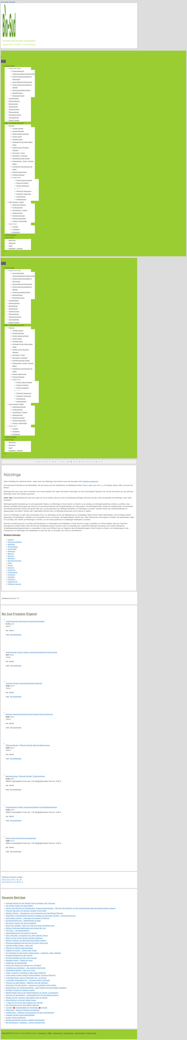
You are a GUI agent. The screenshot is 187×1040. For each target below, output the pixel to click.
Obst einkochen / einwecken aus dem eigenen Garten (27, 936)
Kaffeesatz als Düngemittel (16, 963)
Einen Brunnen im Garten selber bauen (21, 1000)
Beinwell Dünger (17, 93)
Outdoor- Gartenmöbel (19, 221)
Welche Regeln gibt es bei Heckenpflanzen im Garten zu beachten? (32, 993)
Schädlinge (16, 229)
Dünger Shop (9, 66)
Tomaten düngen (17, 128)
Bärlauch (11, 554)
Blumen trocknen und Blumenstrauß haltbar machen (26, 941)
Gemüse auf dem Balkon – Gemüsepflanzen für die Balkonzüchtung (32, 995)
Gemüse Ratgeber (18, 131)
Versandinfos (68, 1033)
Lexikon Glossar (10, 235)
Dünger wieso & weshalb (24, 180)
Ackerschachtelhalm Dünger (21, 90)
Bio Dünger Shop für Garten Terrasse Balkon (19, 41)
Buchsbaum (16, 232)
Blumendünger (13, 104)
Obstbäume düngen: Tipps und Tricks (20, 970)
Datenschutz (57, 1033)
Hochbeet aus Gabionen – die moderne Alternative (25, 968)
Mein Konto (12, 240)
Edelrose (11, 568)
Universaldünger (14, 117)
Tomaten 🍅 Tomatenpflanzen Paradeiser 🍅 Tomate (26, 1008)
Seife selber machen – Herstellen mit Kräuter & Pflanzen (28, 918)
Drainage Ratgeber (18, 175)
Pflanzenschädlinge (15, 542)
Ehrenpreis (11, 570)
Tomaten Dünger (14, 109)
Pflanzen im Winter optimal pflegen (19, 948)
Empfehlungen (21, 196)
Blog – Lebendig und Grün (14, 123)
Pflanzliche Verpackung (23, 191)
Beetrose (11, 556)
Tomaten (15, 226)
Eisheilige (11, 577)
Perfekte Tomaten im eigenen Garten (20, 990)
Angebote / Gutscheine (23, 194)
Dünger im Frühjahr (22, 183)
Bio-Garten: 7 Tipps (18, 153)
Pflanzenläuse (13, 547)
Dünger (10, 565)
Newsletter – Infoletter (16, 248)
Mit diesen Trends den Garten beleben (21, 923)
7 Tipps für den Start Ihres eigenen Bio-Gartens (24, 1003)
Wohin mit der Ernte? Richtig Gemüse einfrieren (24, 938)
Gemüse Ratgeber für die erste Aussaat (21, 958)
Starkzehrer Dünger (15, 115)
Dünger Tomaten (14, 120)
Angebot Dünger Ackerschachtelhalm (20, 1015)
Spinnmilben (12, 549)
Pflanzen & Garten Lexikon (12, 877)
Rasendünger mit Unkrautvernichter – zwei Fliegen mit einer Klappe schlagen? (36, 988)
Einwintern (11, 575)
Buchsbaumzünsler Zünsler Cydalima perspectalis (25, 1020)
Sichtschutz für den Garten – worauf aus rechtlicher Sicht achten (31, 985)
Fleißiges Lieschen (14, 584)
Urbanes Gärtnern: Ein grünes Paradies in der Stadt (26, 911)
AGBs (50, 1033)
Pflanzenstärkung (14, 101)
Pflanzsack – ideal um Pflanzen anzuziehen (22, 1010)
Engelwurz (11, 579)
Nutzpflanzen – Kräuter (19, 210)
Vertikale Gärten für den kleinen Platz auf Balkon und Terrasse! (30, 903)
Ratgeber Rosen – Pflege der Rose (19, 960)
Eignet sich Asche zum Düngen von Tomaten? (23, 965)
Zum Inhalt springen (8, 2)
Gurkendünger (13, 106)
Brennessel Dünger (18, 96)
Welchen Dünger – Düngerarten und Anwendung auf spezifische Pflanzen (34, 913)
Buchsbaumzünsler (14, 561)
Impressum (42, 1033)
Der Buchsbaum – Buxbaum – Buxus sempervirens (25, 1023)
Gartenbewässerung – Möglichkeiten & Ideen (23, 921)
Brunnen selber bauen (19, 172)
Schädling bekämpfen (90, 481)
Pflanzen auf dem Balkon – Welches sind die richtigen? (27, 983)
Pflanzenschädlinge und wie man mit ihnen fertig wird (27, 943)
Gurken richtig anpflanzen (16, 1018)
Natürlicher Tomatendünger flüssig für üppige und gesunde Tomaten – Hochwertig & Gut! (41, 916)
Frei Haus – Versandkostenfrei (17, 931)
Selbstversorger (17, 213)
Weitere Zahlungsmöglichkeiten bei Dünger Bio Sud (26, 928)
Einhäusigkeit (12, 572)
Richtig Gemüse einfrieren (20, 134)
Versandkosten (16, 635)
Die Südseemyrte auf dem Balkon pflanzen (22, 1005)
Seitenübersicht (21, 199)
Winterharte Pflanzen (19, 205)
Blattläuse (11, 544)
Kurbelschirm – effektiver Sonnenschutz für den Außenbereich (30, 1013)
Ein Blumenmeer (17, 207)
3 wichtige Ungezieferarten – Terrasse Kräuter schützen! (28, 980)
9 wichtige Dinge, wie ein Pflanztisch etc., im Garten (26, 978)
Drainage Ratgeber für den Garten (19, 955)
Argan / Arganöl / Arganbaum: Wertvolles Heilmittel (26, 973)
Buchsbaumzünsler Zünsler (21, 158)
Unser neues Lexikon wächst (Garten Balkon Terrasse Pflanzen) (31, 975)
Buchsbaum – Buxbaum (19, 156)
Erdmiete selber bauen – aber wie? (19, 945)
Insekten (11, 540)
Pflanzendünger (14, 112)
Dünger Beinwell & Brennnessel (22, 82)
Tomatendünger (14, 98)
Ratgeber (12, 126)
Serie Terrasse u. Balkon (16, 202)
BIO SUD (5, 1033)
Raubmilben (8, 517)
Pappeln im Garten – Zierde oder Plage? (21, 950)
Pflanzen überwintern (19, 218)
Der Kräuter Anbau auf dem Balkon (19, 906)
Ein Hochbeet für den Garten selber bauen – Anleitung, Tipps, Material (33, 953)
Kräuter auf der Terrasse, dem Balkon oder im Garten (26, 998)
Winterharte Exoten (18, 216)
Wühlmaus (11, 551)
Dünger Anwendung (22, 186)
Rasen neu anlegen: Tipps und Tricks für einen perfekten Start (30, 926)
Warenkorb (12, 243)
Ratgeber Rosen (17, 139)
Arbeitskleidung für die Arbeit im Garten (21, 933)
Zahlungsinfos (80, 1033)
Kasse (10, 246)
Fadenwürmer (13, 582)
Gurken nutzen (17, 136)
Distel (10, 563)
